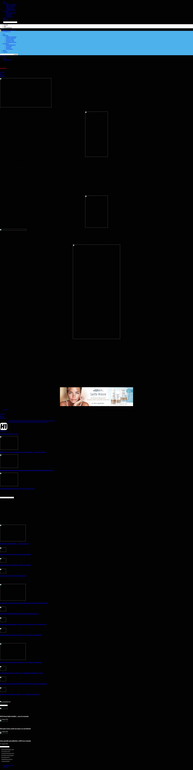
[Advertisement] (96, 176)
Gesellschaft (5, 761)
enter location (17, 497)
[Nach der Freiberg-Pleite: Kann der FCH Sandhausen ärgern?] (3, 610)
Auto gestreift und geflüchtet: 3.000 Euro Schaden (15, 565)
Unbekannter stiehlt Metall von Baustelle (12, 576)
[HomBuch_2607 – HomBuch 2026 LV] (96, 338)
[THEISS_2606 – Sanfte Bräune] (96, 405)
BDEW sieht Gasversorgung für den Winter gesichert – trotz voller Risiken (23, 452)
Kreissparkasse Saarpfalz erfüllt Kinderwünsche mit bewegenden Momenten (23, 684)
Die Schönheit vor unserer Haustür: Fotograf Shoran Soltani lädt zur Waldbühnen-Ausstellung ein (32, 420)
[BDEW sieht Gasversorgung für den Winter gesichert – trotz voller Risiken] (9, 449)
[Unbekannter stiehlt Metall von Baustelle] (3, 572)
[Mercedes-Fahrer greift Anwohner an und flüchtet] (3, 551)
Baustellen (8, 15)
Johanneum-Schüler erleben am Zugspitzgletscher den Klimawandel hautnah (24, 603)
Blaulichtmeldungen (11, 12)
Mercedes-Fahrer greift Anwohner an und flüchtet (15, 554)
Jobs (5, 26)
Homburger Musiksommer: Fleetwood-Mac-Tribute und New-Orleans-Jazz (23, 624)
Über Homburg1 (8, 27)
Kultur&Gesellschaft (7, 755)
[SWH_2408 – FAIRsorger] (96, 156)
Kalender (5, 19)
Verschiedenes (9, 16)
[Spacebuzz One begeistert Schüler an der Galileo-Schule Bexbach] (3, 691)
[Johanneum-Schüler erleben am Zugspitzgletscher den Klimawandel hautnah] (13, 600)
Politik (4, 56)
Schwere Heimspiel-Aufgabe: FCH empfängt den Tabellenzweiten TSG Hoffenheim (28, 422)
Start (4, 1)
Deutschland (5, 757)
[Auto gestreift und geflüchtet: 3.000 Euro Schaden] (3, 562)
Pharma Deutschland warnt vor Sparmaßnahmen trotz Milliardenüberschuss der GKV (27, 470)
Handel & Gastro (10, 8)
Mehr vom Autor (13, 434)
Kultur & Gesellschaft (11, 4)
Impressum (5, 766)
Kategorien (5, 3)
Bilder (4, 18)
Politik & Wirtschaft (10, 6)
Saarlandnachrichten (7, 753)
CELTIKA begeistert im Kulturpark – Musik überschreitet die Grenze (21, 673)
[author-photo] (3, 429)
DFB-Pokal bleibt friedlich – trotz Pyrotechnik (14, 544)
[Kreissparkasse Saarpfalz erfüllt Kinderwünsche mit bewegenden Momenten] (3, 680)
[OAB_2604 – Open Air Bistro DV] (96, 227)
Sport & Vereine (10, 7)
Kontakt (6, 24)
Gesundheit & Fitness (11, 10)
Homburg (5, 409)
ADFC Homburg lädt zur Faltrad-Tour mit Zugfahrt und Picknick (20, 635)
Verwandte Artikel (4, 434)
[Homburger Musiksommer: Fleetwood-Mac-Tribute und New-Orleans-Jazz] (3, 621)
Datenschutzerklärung (8, 765)
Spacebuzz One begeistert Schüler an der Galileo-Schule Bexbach (20, 694)
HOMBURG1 (3, 68)
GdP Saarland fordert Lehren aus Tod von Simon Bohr (17, 488)
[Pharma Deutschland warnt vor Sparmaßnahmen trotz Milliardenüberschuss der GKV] (9, 467)
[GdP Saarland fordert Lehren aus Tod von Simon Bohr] (9, 485)
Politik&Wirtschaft (7, 59)
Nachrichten (6, 11)
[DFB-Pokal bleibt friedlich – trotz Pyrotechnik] (13, 540)
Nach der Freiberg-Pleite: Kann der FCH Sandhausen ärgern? (19, 614)
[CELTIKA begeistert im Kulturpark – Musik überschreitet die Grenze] (3, 670)
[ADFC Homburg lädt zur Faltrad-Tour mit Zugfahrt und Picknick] (3, 632)
